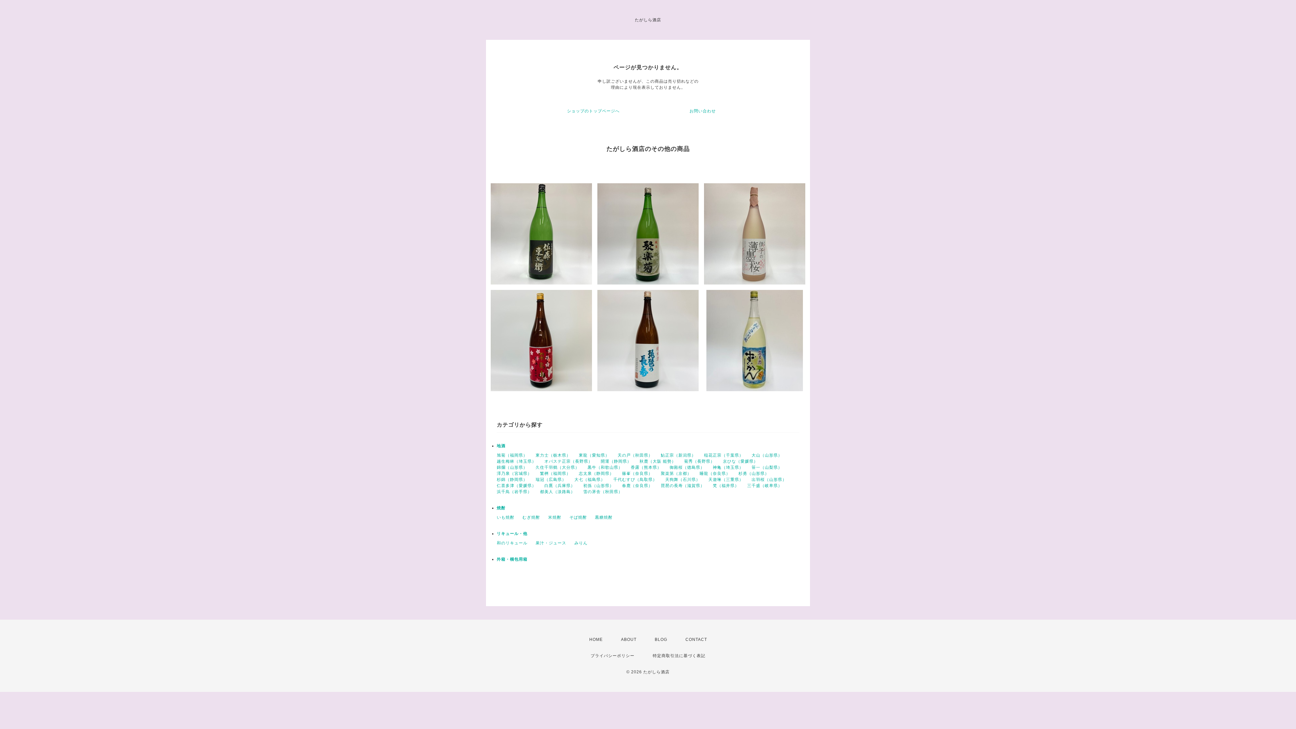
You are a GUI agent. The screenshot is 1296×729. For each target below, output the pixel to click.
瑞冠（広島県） (551, 479)
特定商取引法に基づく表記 (679, 655)
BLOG (661, 639)
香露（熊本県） (646, 467)
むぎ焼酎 (531, 517)
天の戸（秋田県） (635, 455)
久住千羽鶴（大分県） (557, 467)
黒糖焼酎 (604, 517)
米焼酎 (554, 517)
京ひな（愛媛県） (740, 461)
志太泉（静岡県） (596, 473)
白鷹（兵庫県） (559, 485)
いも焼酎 (505, 517)
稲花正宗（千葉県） (724, 455)
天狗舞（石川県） (682, 479)
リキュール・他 (512, 533)
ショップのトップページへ (593, 111)
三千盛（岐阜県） (764, 485)
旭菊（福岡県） (512, 455)
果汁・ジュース (551, 543)
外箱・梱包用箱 (512, 559)
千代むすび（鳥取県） (635, 479)
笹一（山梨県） (767, 467)
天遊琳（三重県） (726, 479)
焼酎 (501, 508)
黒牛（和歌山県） (605, 467)
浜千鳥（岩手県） (514, 491)
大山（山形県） (767, 455)
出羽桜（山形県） (769, 479)
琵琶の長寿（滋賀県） (683, 485)
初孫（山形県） (598, 485)
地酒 (501, 445)
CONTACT (696, 639)
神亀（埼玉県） (728, 467)
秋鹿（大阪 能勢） (658, 461)
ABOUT (629, 639)
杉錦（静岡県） (512, 479)
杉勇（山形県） (753, 473)
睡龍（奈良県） (715, 473)
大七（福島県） (589, 479)
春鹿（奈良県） (637, 485)
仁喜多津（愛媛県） (516, 485)
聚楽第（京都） (676, 473)
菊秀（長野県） (699, 461)
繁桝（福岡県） (555, 473)
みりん (581, 543)
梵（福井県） (726, 485)
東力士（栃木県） (553, 455)
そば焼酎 (578, 517)
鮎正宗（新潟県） (678, 455)
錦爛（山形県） (512, 467)
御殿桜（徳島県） (687, 467)
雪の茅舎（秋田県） (603, 491)
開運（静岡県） (616, 461)
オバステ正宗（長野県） (568, 461)
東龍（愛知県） (594, 455)
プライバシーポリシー (612, 655)
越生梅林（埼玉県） (516, 461)
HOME (596, 639)
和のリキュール (512, 543)
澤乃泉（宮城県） (514, 473)
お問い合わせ (703, 111)
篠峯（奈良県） (637, 473)
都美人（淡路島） (557, 491)
